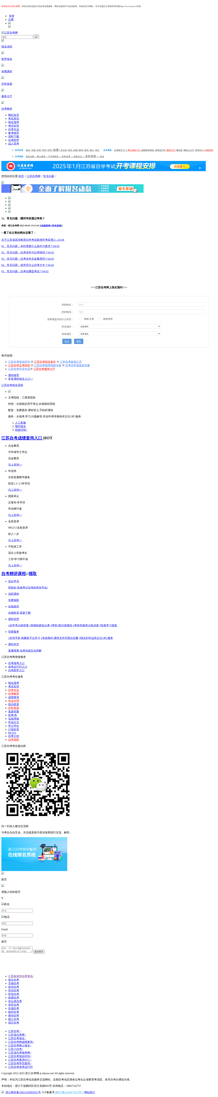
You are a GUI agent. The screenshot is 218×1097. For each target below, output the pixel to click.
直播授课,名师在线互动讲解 (25, 650)
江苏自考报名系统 (12, 385)
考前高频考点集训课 (86, 625)
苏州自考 (13, 994)
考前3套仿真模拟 (61, 625)
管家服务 (13, 631)
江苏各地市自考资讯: (20, 976)
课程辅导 (13, 375)
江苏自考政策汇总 (71, 361)
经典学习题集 (108, 625)
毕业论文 (13, 722)
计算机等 (13, 729)
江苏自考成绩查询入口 (22, 438)
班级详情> (21, 429)
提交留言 (38, 951)
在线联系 (13, 612)
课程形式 (13, 644)
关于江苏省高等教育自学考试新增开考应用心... (32, 239)
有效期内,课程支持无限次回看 (59, 638)
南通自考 (13, 997)
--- (31, 156)
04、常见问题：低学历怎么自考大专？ (27, 265)
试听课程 (13, 593)
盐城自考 (13, 1008)
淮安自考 (13, 1004)
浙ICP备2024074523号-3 (69, 1092)
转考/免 (12, 715)
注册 (11, 19)
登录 (11, 15)
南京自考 (13, 979)
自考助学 (13, 140)
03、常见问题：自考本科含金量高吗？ (27, 258)
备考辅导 (13, 132)
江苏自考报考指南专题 (47, 365)
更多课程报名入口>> (20, 378)
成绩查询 (13, 697)
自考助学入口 (16, 670)
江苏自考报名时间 (19, 361)
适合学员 (13, 581)
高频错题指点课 (39, 625)
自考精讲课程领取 (19, 573)
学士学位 (13, 725)
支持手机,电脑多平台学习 (24, 638)
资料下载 (13, 136)
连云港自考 (15, 1001)
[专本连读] (56, 225)
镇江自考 (13, 1019)
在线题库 (13, 606)
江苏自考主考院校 (19, 365)
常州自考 (13, 990)
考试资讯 (13, 118)
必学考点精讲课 (18, 625)
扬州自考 (13, 1011)
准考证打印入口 (17, 666)
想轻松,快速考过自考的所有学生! (28, 587)
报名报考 (13, 122)
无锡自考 (13, 983)
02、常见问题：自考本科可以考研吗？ (27, 252)
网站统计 (89, 1092)
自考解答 (13, 693)
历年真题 (13, 708)
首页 (21, 176)
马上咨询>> (15, 464)
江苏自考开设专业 (19, 368)
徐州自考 (13, 986)
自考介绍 (13, 736)
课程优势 (13, 619)
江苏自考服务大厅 (44, 368)
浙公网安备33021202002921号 (23, 1092)
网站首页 (13, 115)
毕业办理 (13, 700)
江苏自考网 (33, 176)
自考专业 (13, 129)
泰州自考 (13, 1015)
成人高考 (13, 143)
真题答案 (13, 711)
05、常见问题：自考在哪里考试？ (25, 271)
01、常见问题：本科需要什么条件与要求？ (30, 246)
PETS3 (12, 732)
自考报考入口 (16, 663)
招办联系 (13, 704)
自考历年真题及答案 (77, 365)
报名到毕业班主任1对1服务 (96, 638)
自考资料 (13, 739)
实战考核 (13, 718)
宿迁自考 (13, 1022)
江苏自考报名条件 (45, 361)
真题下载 (25, 612)
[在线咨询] (46, 225)
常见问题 (48, 176)
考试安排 (13, 125)
